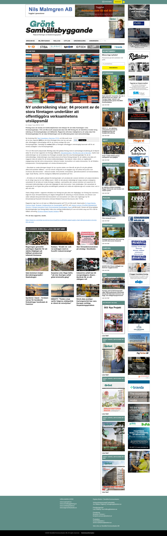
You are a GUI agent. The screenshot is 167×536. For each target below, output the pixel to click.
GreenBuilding (80, 41)
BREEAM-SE (30, 41)
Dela (75, 140)
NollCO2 (56, 41)
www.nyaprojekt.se (65, 502)
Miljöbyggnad (44, 41)
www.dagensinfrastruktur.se (68, 507)
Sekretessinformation (87, 533)
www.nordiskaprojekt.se (67, 506)
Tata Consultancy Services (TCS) (48, 138)
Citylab (67, 41)
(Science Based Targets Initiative (48, 211)
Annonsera (117, 2)
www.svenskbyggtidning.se (68, 504)
